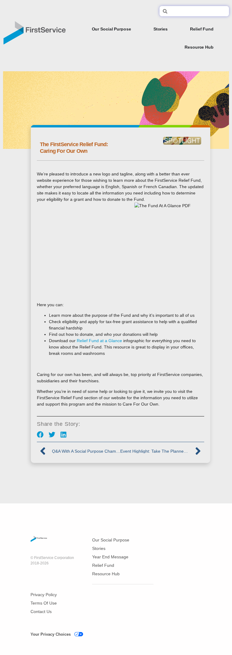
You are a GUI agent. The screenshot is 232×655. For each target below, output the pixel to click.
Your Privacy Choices (51, 634)
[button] (40, 434)
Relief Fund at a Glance (99, 340)
